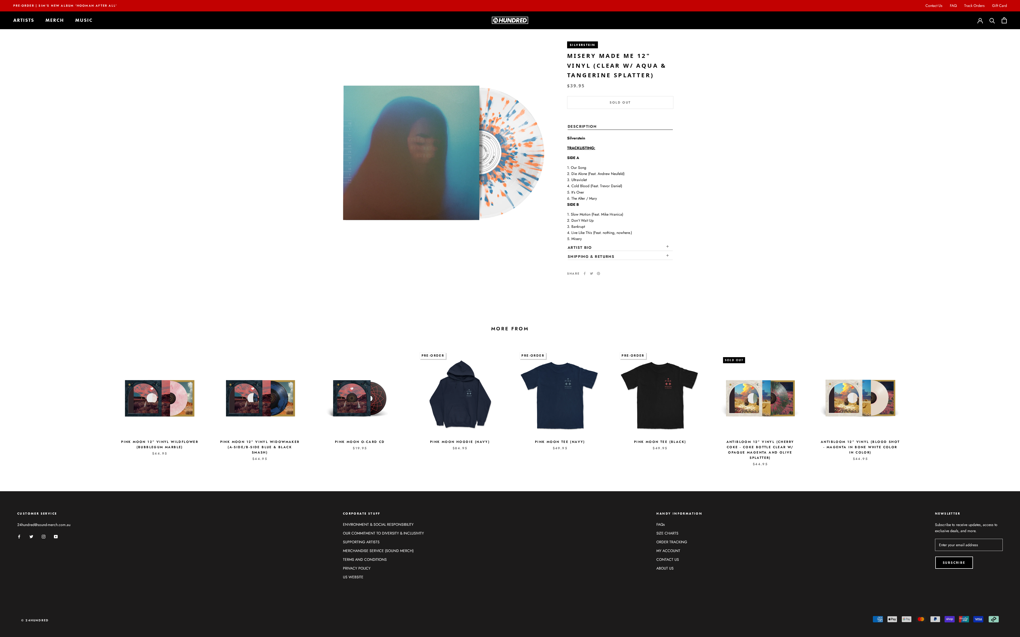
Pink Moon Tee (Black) (660, 441)
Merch (54, 20)
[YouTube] (56, 536)
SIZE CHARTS (667, 533)
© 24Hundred (35, 620)
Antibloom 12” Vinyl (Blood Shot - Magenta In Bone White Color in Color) (860, 447)
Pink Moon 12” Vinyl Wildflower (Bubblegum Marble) (159, 444)
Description (582, 126)
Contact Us (933, 5)
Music (84, 20)
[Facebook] (584, 273)
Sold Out (620, 102)
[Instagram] (43, 536)
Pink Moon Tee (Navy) (560, 441)
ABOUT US (665, 568)
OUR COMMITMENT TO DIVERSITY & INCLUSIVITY (383, 533)
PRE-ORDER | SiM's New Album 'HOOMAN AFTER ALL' (65, 5)
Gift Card (999, 5)
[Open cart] (1004, 20)
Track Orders (974, 5)
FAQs (660, 524)
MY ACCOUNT (668, 550)
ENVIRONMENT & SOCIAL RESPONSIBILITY (378, 524)
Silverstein (582, 45)
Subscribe (954, 562)
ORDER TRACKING (671, 542)
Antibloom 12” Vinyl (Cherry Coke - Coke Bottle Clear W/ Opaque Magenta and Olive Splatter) (760, 449)
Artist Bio (580, 247)
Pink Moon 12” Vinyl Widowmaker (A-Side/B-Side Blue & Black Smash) (260, 447)
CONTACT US (667, 559)
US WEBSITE (353, 577)
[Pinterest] (598, 273)
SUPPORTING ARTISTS (361, 542)
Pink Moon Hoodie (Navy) (460, 441)
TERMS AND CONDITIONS (365, 559)
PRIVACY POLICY (357, 568)
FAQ (953, 5)
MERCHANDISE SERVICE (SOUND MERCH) (378, 550)
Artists (23, 20)
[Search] (992, 20)
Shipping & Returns (591, 256)
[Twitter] (591, 273)
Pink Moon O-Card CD (360, 441)
